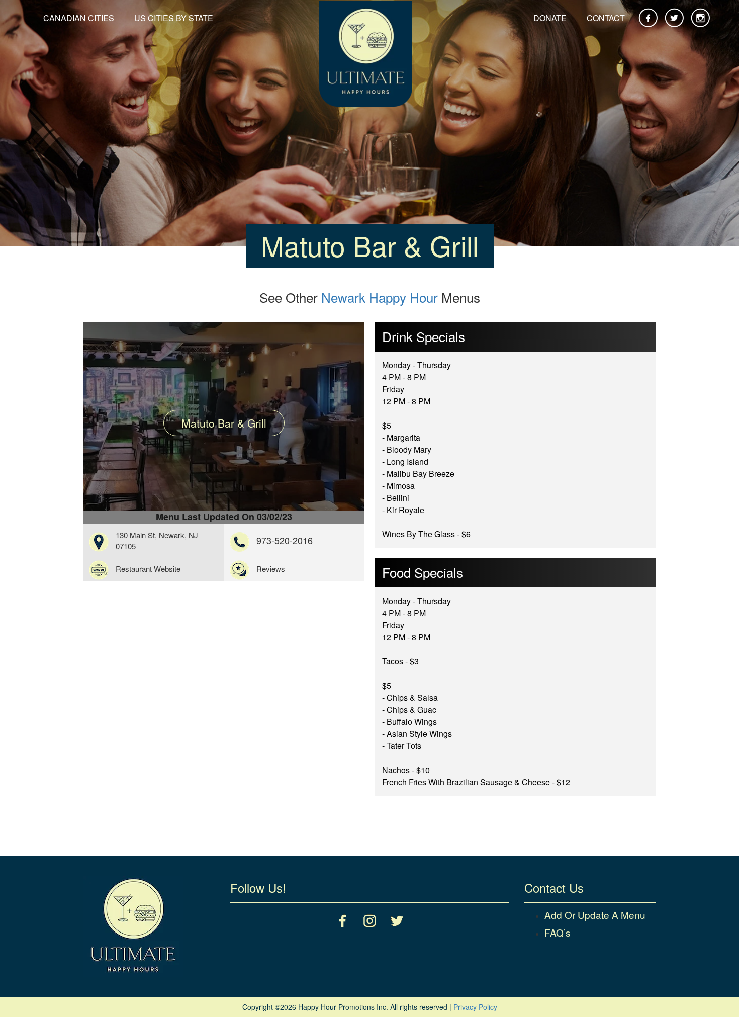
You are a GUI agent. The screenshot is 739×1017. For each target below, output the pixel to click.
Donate (550, 18)
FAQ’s (557, 932)
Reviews (270, 568)
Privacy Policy (475, 1007)
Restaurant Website (148, 568)
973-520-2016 (284, 540)
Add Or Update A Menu (594, 914)
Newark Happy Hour (379, 297)
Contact (606, 18)
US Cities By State (173, 18)
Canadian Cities (78, 18)
